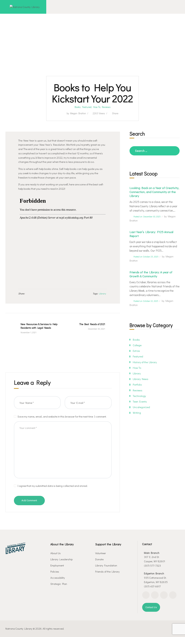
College (137, 345)
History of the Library (145, 362)
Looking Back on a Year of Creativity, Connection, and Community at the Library (154, 192)
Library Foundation (106, 565)
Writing (137, 412)
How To (96, 107)
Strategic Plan (58, 584)
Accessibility (57, 577)
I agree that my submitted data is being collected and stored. (53, 486)
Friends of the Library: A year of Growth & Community (151, 274)
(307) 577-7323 (152, 565)
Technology (139, 396)
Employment (57, 565)
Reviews (106, 107)
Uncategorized (141, 407)
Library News (140, 379)
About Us (55, 553)
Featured (86, 107)
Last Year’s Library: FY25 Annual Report (151, 234)
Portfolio (137, 384)
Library (102, 293)
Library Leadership (61, 559)
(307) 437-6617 (152, 586)
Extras (136, 351)
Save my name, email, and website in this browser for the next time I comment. (62, 416)
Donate (99, 559)
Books (78, 107)
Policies (54, 571)
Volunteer (100, 553)
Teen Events (140, 401)
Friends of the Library (107, 571)
